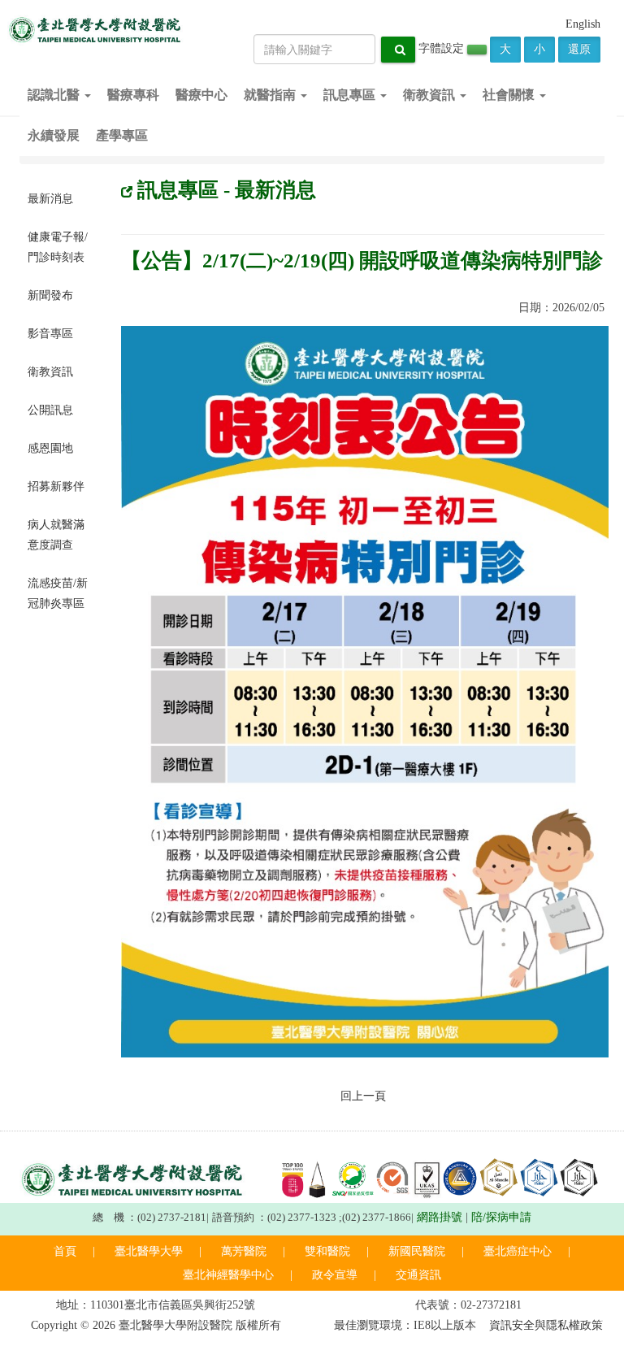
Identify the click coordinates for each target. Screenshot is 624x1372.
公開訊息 (50, 410)
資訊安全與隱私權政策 (546, 1325)
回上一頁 (363, 1096)
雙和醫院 (327, 1251)
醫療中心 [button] (202, 95)
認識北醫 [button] (55, 95)
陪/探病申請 (501, 1217)
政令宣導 (335, 1275)
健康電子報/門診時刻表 (58, 247)
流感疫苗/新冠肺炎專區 (58, 593)
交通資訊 (418, 1275)
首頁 (65, 1251)
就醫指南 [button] (271, 95)
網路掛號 (439, 1217)
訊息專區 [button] (351, 95)
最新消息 (50, 199)
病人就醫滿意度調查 (56, 535)
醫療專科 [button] (133, 95)
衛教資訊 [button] (430, 95)
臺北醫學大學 (149, 1251)
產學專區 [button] (122, 135)
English (583, 24)
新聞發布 (50, 295)
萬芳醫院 (243, 1251)
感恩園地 (50, 448)
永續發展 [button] (54, 135)
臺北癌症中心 (517, 1251)
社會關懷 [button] (510, 95)
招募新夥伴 (56, 486)
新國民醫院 (416, 1251)
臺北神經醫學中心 (228, 1275)
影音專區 (50, 334)
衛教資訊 (50, 372)
